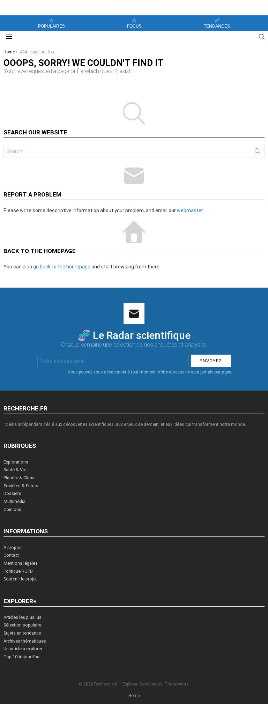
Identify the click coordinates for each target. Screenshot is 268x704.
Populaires (51, 26)
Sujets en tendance (22, 633)
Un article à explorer (22, 648)
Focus (134, 26)
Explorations (15, 462)
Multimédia (14, 501)
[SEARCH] (262, 36)
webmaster (190, 210)
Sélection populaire (22, 625)
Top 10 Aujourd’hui (21, 656)
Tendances (217, 26)
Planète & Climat (19, 477)
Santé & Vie (14, 469)
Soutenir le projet (20, 578)
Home (134, 695)
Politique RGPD (18, 571)
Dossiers (12, 493)
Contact (11, 555)
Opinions (12, 509)
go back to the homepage (61, 266)
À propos (12, 547)
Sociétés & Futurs (20, 485)
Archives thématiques (24, 641)
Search (258, 152)
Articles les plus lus (22, 617)
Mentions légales (20, 563)
